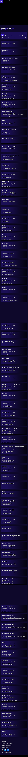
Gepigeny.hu (4, 741)
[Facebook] (8, 750)
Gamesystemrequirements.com (7, 743)
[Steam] (2, 750)
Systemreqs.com (5, 747)
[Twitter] (5, 750)
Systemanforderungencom (7, 745)
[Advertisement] (14, 14)
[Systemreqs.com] (15, 1)
